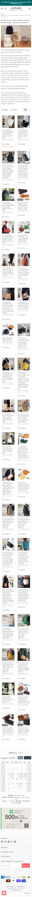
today (20, 758)
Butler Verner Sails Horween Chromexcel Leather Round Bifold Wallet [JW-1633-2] (24, 730)
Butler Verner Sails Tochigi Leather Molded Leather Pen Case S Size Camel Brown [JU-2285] (23, 205)
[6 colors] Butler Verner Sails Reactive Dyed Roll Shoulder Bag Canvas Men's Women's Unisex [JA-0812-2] (8, 239)
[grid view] (25, 110)
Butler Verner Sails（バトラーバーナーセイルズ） (8, 140)
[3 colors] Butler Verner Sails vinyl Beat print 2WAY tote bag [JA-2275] (8, 699)
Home (2, 14)
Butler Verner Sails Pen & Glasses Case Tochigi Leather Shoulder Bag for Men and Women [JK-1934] (24, 700)
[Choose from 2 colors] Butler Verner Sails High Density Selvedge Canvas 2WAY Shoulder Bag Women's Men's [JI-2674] (8, 376)
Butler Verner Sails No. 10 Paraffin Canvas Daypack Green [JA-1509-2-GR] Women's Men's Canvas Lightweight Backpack (24, 632)
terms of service (11, 886)
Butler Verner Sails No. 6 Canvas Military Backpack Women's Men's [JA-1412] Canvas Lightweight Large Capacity (23, 417)
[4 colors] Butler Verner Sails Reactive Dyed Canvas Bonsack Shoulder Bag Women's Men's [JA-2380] (8, 206)
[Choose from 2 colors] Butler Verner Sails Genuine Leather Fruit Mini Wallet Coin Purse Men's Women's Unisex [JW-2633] (24, 486)
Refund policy (21, 886)
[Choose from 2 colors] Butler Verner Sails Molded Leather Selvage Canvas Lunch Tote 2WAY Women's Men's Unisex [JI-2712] (23, 342)
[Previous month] (26, 757)
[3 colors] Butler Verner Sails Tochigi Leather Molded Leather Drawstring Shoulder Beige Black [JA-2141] (8, 271)
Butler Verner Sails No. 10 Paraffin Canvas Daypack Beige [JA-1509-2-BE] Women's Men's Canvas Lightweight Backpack (8, 522)
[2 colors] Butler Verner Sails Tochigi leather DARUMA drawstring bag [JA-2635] (7, 449)
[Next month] (29, 757)
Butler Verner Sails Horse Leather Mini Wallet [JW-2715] (7, 339)
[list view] (29, 110)
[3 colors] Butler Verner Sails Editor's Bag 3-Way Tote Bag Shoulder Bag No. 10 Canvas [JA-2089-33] (23, 305)
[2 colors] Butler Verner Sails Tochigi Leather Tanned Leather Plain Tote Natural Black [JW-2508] (7, 417)
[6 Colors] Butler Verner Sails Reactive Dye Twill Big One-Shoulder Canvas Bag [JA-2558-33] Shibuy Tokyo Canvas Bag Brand (23, 272)
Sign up (26, 865)
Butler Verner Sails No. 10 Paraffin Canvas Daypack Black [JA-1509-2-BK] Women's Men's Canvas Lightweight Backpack (24, 522)
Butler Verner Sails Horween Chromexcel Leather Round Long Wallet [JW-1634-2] (8, 730)
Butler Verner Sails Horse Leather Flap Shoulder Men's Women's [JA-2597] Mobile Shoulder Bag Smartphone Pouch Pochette (23, 667)
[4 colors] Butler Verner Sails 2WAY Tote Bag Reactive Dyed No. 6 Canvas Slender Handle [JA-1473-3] (23, 133)
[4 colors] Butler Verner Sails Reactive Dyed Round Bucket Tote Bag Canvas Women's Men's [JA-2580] (8, 133)
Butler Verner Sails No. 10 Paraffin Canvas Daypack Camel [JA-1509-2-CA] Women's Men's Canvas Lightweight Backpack (8, 667)
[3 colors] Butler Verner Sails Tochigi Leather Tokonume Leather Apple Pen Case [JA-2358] (23, 238)
